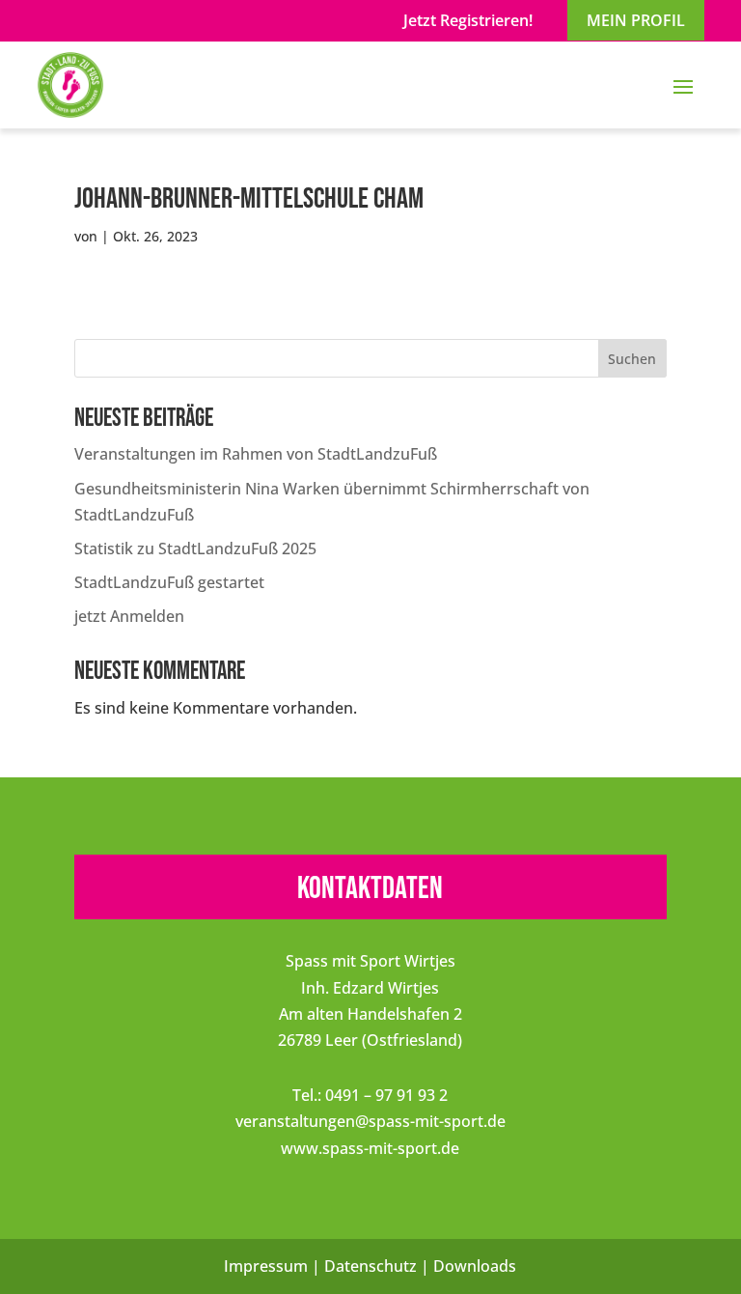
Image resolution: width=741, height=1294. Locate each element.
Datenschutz (370, 1266)
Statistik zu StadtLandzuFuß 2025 (195, 548)
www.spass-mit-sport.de (370, 1148)
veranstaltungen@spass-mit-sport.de (370, 1121)
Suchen (632, 359)
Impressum (266, 1266)
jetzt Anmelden (129, 616)
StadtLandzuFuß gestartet (169, 582)
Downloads (474, 1266)
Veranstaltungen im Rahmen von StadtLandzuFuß (255, 453)
